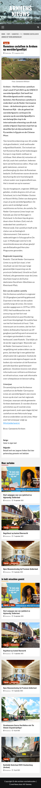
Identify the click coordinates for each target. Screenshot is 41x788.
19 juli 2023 (17, 730)
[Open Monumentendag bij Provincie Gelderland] (20, 553)
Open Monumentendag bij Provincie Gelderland (20, 569)
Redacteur (8, 53)
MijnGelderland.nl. (11, 423)
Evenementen (14, 527)
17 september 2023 (18, 536)
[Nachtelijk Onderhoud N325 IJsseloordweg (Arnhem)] (20, 749)
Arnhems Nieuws (20, 11)
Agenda (6, 43)
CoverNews (14, 784)
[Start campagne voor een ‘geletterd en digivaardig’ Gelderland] (20, 479)
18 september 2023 (18, 500)
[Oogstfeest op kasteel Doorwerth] (20, 517)
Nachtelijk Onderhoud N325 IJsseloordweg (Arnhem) (18, 766)
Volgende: (18, 450)
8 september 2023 (18, 572)
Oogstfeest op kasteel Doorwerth (15, 533)
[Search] (38, 27)
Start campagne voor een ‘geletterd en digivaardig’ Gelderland (17, 496)
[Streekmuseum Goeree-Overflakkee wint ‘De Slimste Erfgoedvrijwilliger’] (20, 709)
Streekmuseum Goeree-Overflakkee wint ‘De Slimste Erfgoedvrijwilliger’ (18, 726)
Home (12, 489)
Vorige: (10, 441)
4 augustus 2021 (19, 53)
